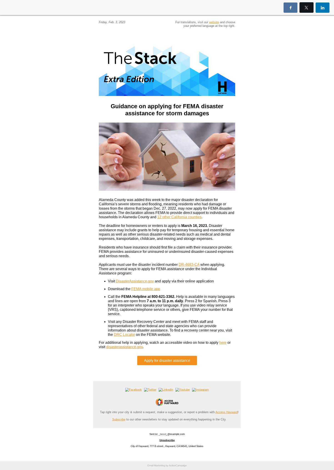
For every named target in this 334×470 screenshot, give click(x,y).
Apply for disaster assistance (167, 360)
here (223, 342)
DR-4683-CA (189, 264)
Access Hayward (226, 412)
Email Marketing (156, 465)
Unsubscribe (167, 440)
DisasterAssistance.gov (135, 281)
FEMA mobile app (145, 289)
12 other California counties (179, 217)
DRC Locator (124, 335)
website (214, 22)
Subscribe (118, 419)
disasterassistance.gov (124, 347)
